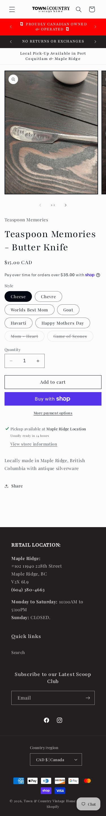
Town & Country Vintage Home (50, 801)
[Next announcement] (95, 27)
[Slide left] (40, 205)
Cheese (18, 296)
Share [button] (17, 486)
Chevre (48, 296)
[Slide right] (66, 205)
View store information (33, 444)
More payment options (53, 412)
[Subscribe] (87, 698)
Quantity (13, 349)
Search (18, 652)
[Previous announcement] (11, 27)
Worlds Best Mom (29, 310)
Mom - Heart (28, 337)
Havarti (18, 323)
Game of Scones (73, 337)
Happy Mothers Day (63, 323)
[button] (11, 9)
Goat (68, 310)
